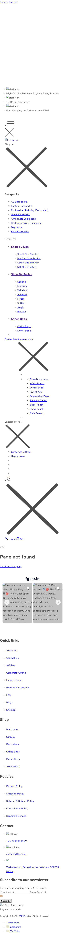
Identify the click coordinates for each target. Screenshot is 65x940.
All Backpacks (19, 201)
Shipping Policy (15, 793)
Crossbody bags (39, 379)
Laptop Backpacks (21, 206)
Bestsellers (11, 339)
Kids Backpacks (20, 231)
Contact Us (12, 657)
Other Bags (19, 319)
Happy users (18, 456)
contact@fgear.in (16, 854)
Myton (21, 298)
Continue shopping (10, 566)
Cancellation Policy (17, 808)
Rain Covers (37, 413)
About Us (11, 650)
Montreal (22, 286)
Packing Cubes (38, 400)
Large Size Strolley (28, 262)
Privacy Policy (14, 786)
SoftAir (21, 303)
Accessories (13, 766)
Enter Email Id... (39, 892)
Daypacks (16, 227)
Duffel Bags (24, 330)
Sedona (21, 281)
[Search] (32, 507)
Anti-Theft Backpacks (23, 218)
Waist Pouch (37, 383)
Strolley (10, 736)
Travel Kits (36, 392)
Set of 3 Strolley (26, 267)
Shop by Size (20, 247)
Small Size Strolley (28, 254)
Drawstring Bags (39, 396)
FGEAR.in (23, 916)
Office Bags (24, 326)
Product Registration (18, 687)
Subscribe (5, 901)
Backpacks (12, 729)
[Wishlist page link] (8, 476)
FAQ (8, 695)
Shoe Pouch (37, 404)
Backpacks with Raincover (26, 223)
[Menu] (9, 129)
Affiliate (10, 665)
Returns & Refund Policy (20, 801)
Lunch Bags (36, 387)
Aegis (20, 307)
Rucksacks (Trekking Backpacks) (29, 210)
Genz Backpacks (20, 214)
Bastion (21, 311)
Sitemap (11, 709)
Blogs (9, 702)
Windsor (22, 290)
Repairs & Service (16, 816)
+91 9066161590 (16, 840)
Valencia (22, 294)
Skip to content (8, 2)
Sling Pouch (37, 409)
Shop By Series (21, 274)
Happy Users (13, 680)
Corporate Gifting (21, 452)
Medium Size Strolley (29, 258)
